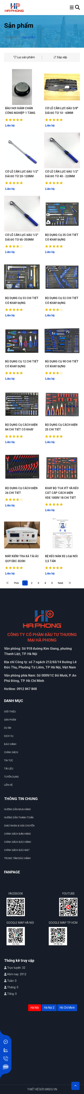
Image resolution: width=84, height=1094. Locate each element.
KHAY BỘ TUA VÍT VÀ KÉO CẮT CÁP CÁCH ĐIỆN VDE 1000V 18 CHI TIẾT (62, 492)
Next (60, 582)
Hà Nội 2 (49, 1007)
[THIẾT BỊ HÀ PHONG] (14, 7)
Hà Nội (35, 1007)
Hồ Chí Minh (67, 1007)
